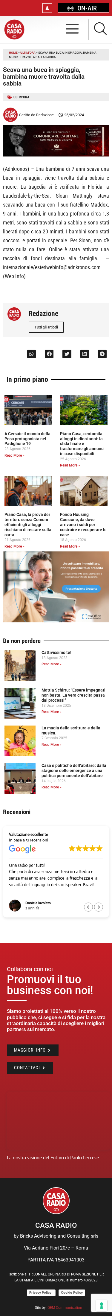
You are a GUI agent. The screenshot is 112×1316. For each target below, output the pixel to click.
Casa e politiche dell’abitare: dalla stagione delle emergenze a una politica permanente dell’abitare (74, 770)
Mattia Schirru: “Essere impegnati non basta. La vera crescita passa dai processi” (73, 695)
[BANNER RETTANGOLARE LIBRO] (56, 155)
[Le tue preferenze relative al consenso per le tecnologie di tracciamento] (101, 1305)
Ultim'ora (28, 52)
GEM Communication (65, 1308)
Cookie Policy (72, 1292)
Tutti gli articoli (46, 327)
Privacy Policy (41, 1292)
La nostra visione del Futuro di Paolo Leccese (53, 1157)
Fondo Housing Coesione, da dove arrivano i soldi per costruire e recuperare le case (83, 524)
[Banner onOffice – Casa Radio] (56, 621)
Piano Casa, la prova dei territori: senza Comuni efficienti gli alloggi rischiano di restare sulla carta (27, 524)
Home (13, 52)
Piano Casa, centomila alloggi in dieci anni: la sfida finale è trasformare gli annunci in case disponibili (82, 443)
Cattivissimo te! (56, 652)
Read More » (14, 455)
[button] (31, 354)
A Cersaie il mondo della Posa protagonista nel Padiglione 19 (27, 438)
